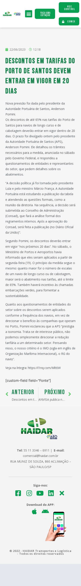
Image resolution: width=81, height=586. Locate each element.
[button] (28, 13)
